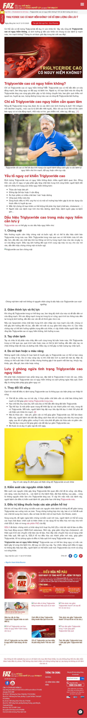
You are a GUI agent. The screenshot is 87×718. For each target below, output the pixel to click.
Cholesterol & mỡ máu (20, 12)
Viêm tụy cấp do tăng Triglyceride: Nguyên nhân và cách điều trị (16, 619)
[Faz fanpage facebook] (7, 683)
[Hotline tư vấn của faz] (75, 684)
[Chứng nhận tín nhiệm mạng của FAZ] (68, 697)
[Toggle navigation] (82, 4)
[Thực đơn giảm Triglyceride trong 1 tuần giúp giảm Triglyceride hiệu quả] (71, 631)
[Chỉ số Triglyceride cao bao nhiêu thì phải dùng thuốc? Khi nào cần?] (43, 631)
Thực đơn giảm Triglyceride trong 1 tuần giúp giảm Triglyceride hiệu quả (70, 642)
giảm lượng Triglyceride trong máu (38, 400)
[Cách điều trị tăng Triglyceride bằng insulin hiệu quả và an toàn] (43, 608)
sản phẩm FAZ (33, 523)
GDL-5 (7, 527)
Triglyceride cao (11, 225)
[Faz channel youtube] (12, 683)
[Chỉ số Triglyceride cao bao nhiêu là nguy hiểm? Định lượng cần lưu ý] (16, 631)
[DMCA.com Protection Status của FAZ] (82, 697)
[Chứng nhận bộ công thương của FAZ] (75, 697)
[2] (35, 411)
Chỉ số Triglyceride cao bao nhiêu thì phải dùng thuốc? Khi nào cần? (43, 641)
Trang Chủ (6, 12)
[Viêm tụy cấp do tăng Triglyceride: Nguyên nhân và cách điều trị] (16, 608)
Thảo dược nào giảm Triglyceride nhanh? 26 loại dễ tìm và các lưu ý (70, 618)
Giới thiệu (48, 677)
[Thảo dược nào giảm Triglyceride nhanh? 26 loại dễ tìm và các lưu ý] (71, 608)
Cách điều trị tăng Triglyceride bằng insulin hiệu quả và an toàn (42, 618)
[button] (80, 712)
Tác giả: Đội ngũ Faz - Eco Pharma (45, 23)
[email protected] (25, 707)
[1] (78, 111)
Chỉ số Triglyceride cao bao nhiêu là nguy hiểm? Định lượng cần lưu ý (16, 642)
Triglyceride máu (68, 499)
